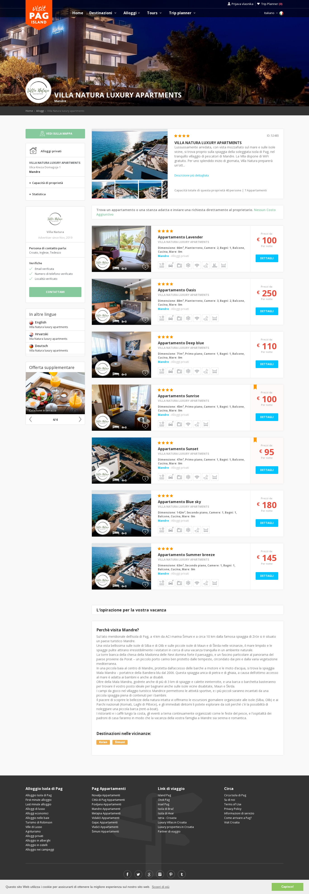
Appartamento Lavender (180, 237)
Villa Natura (55, 232)
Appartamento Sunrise (178, 395)
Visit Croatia (232, 822)
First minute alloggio (39, 800)
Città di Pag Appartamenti (108, 800)
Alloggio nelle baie (37, 818)
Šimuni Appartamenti (105, 831)
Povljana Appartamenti (106, 804)
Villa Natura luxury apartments (183, 242)
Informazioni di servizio (239, 813)
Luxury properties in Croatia (176, 827)
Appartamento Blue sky (179, 501)
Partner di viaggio (169, 831)
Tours (152, 13)
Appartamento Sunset (178, 448)
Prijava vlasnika (242, 4)
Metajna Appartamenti (106, 813)
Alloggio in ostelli (37, 845)
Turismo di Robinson (39, 822)
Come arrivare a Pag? (238, 818)
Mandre (60, 101)
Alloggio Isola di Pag (39, 795)
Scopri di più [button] (160, 887)
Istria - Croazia (167, 818)
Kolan (103, 742)
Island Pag (164, 795)
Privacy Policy (232, 809)
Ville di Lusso (34, 827)
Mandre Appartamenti (106, 809)
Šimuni (120, 742)
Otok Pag (164, 800)
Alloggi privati (34, 836)
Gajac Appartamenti (105, 822)
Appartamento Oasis (177, 290)
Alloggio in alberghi (38, 840)
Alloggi (130, 13)
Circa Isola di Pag (235, 795)
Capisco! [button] (287, 886)
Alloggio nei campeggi (40, 849)
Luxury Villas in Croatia (172, 822)
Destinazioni (101, 13)
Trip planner (180, 13)
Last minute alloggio (38, 804)
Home (77, 13)
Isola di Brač (166, 809)
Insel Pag (163, 804)
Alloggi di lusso (35, 809)
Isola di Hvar (166, 813)
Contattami (55, 292)
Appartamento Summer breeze (186, 554)
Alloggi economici (37, 813)
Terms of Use (232, 804)
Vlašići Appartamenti (105, 827)
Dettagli (267, 258)
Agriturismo (33, 831)
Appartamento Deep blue (181, 342)
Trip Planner (271, 4)
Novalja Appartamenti (106, 795)
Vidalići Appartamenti (105, 818)
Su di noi (229, 800)
